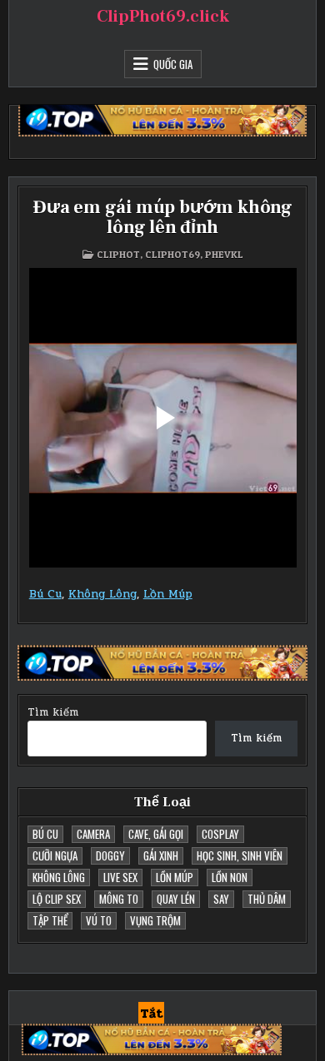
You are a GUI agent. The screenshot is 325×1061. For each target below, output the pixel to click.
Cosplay (220, 833)
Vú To (99, 920)
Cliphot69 (172, 254)
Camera (93, 833)
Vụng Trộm (155, 920)
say (221, 898)
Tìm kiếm (53, 712)
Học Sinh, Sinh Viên (239, 855)
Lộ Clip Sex (56, 898)
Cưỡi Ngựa (55, 855)
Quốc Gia (172, 64)
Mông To (118, 898)
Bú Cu (45, 593)
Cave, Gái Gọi (155, 833)
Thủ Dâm (267, 898)
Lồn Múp (167, 593)
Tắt (151, 1014)
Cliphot (118, 254)
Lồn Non (230, 877)
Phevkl (224, 254)
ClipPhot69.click (163, 16)
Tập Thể (50, 920)
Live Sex (120, 877)
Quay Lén (176, 898)
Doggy (110, 855)
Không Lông (102, 593)
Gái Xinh (160, 855)
